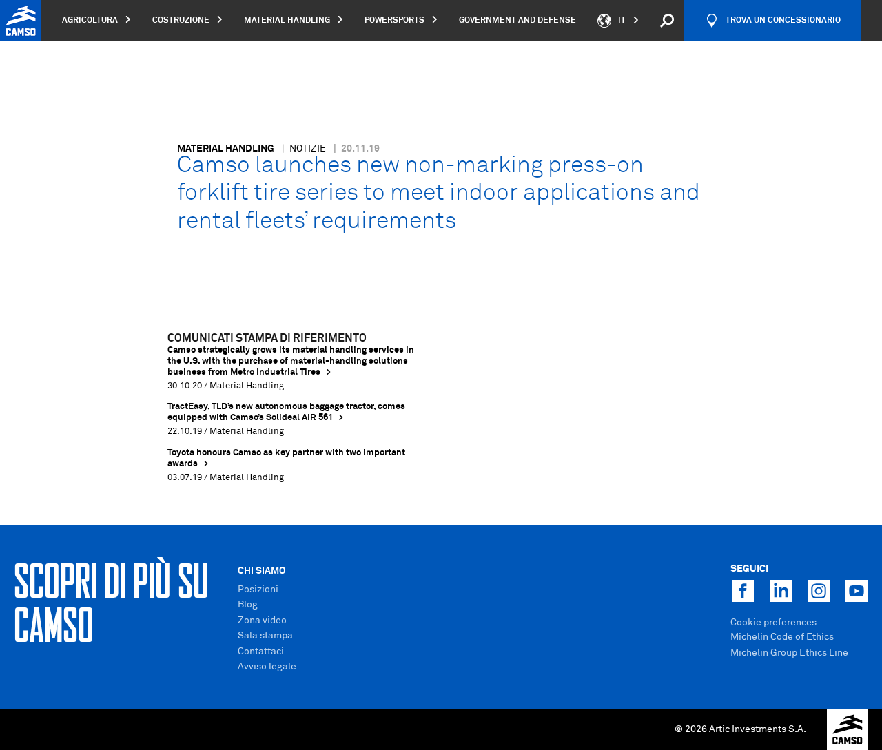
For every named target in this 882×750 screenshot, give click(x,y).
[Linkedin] (781, 591)
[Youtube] (856, 591)
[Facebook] (743, 591)
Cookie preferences (773, 622)
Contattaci (261, 651)
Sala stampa (265, 635)
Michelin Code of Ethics (782, 637)
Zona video (262, 620)
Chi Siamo (261, 571)
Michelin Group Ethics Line (789, 653)
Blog (248, 605)
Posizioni (258, 589)
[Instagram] (819, 591)
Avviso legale (267, 666)
